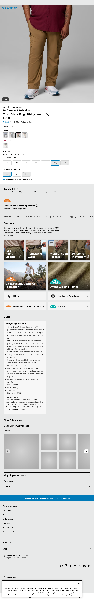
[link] (21, 451)
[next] (86, 451)
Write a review (26, 122)
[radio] (5, 135)
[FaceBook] (70, 565)
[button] (17, 188)
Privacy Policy (67, 595)
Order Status (8, 519)
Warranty (6, 523)
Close (78, 583)
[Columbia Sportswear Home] (9, 7)
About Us (7, 542)
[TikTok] (89, 565)
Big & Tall (6, 107)
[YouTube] (75, 565)
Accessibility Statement (12, 532)
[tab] (7, 158)
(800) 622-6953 (11, 506)
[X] (79, 565)
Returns (6, 515)
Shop (5, 549)
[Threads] (66, 565)
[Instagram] (61, 565)
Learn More (20, 409)
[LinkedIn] (84, 565)
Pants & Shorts (17, 107)
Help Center (7, 511)
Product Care (8, 527)
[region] (47, 54)
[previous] (8, 451)
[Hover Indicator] (20, 256)
